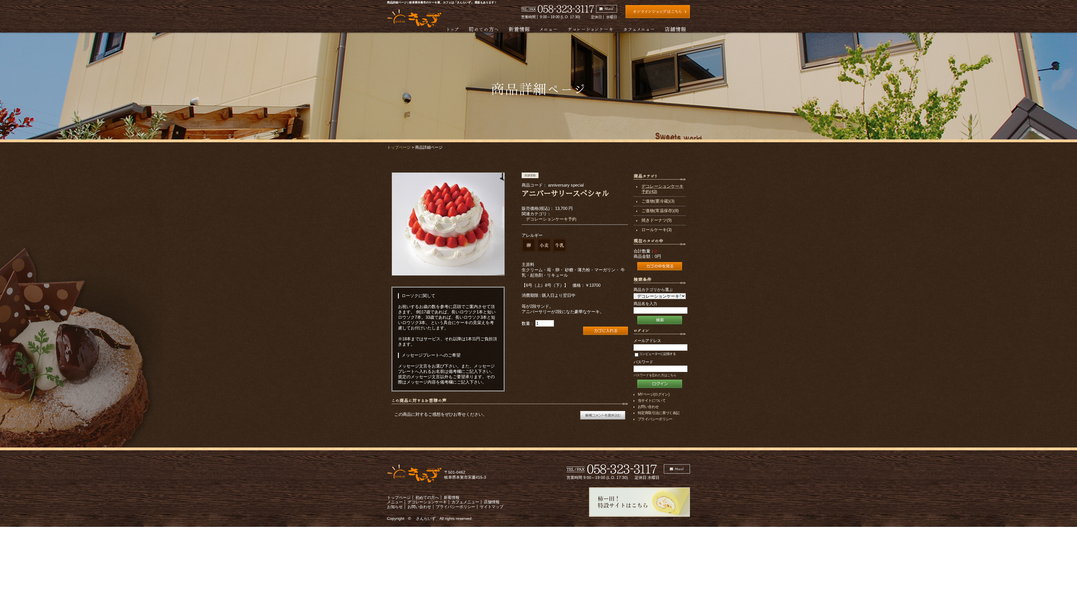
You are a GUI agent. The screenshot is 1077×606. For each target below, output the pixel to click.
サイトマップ (491, 506)
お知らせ (395, 506)
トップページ (399, 147)
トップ (453, 29)
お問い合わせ (648, 407)
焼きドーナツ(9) (656, 220)
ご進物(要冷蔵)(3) (658, 201)
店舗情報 (675, 29)
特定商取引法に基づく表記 (658, 413)
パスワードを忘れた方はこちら (655, 375)
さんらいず (426, 518)
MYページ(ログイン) (653, 394)
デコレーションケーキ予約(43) (662, 189)
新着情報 (519, 29)
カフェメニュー (639, 29)
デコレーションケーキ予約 (551, 219)
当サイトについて (652, 400)
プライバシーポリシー (655, 419)
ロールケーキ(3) (656, 229)
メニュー (548, 29)
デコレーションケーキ (590, 29)
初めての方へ (483, 29)
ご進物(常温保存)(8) (660, 210)
